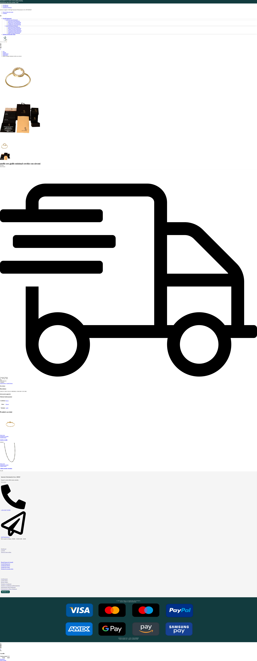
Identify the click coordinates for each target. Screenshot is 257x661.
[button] (4, 436)
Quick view (2, 435)
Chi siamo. (3, 482)
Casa (3, 51)
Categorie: (2, 382)
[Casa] (128, 644)
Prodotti (4, 52)
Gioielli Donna (5, 53)
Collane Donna (3, 466)
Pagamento (2, 659)
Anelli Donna (5, 55)
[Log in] (0, 44)
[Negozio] (128, 646)
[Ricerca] (128, 46)
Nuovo (7, 400)
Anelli (7, 408)
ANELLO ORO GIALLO (3, 439)
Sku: (1, 379)
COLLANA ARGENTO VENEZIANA (6, 468)
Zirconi (7, 404)
